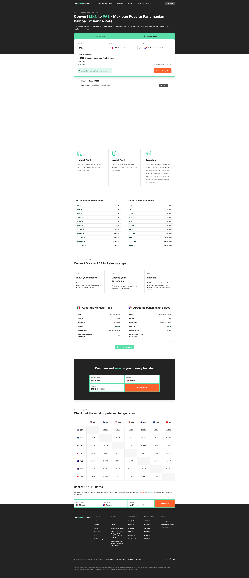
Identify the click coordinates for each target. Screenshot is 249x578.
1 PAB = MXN (81, 64)
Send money (97, 521)
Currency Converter (144, 3)
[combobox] (123, 47)
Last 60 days (85, 85)
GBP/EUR (147, 521)
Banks (95, 535)
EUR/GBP (147, 524)
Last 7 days (106, 85)
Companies (97, 531)
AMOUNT (80, 43)
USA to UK (131, 531)
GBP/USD (147, 528)
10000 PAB (132, 241)
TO (143, 43)
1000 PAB (131, 233)
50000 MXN (81, 245)
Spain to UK (131, 524)
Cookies (130, 559)
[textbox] (120, 47)
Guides (130, 3)
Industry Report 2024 (117, 528)
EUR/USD (147, 535)
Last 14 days (96, 85)
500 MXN (80, 229)
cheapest (151, 492)
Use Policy (138, 559)
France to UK (131, 535)
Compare (170, 3)
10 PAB (130, 213)
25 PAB (130, 217)
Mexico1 (117, 326)
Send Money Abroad (105, 3)
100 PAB (131, 225)
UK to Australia (132, 539)
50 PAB (131, 221)
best (142, 492)
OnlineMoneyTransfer (167, 524)
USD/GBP (147, 531)
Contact (113, 524)
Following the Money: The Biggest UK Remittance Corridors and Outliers (117, 535)
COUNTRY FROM (95, 378)
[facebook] (167, 559)
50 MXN (80, 221)
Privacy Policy (109, 559)
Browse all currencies (124, 347)
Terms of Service (120, 559)
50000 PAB (132, 245)
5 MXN (79, 209)
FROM (110, 43)
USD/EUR (147, 539)
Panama (168, 326)
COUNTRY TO (129, 378)
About (112, 521)
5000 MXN (81, 237)
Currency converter (167, 521)
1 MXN (79, 205)
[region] (98, 225)
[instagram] (170, 559)
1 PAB (130, 205)
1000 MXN (80, 233)
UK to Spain (131, 521)
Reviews (120, 3)
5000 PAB (131, 237)
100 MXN (80, 225)
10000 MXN (81, 241)
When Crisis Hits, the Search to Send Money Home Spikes (117, 543)
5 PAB (130, 209)
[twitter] (174, 559)
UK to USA (131, 528)
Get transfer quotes (163, 71)
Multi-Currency (98, 539)
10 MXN (79, 213)
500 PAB (131, 229)
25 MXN (80, 217)
